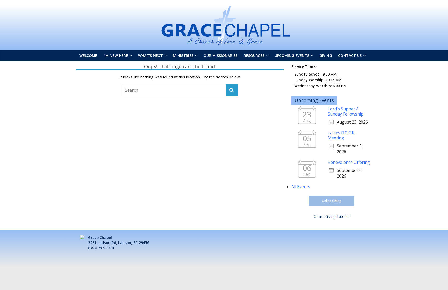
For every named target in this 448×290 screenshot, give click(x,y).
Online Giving (331, 201)
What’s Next (150, 55)
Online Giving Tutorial (331, 216)
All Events (300, 187)
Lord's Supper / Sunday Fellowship (345, 111)
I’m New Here (115, 55)
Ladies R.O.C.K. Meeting (341, 135)
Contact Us (350, 55)
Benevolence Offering (349, 162)
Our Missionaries (220, 55)
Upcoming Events (292, 55)
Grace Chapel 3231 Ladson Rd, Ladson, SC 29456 (118, 240)
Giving (325, 55)
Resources (254, 55)
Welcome (88, 55)
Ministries (183, 55)
